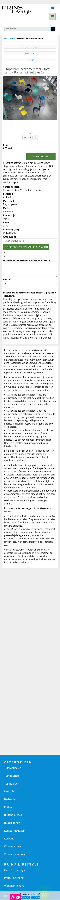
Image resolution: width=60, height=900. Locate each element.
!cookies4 (36, 897)
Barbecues (10, 799)
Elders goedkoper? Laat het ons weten (26, 247)
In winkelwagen (41, 156)
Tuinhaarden (11, 783)
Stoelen (12, 38)
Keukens (9, 838)
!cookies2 (34, 894)
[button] (24, 137)
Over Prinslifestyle (15, 870)
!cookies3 (25, 897)
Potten (8, 807)
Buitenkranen (12, 822)
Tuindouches (11, 775)
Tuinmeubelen (12, 768)
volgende (28, 53)
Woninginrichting (14, 885)
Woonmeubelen (13, 846)
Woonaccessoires (14, 854)
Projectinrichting (14, 877)
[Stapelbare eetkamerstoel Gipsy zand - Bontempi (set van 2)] (30, 98)
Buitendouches (13, 815)
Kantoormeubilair (14, 830)
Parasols (9, 791)
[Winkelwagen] (52, 8)
